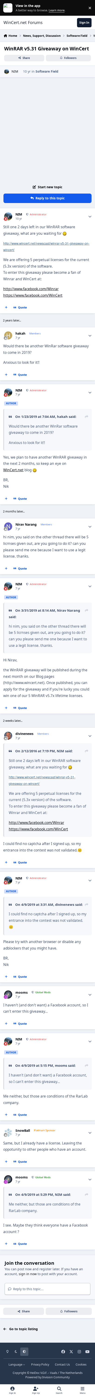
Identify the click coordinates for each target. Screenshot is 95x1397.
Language (16, 1364)
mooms (21, 992)
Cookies (81, 1364)
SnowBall (22, 1131)
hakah (20, 333)
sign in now (28, 1274)
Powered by (47, 1377)
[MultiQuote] (6, 307)
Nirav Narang (26, 524)
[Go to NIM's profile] (6, 71)
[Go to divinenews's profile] (8, 736)
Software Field (47, 71)
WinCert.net (13, 470)
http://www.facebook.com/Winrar (31, 289)
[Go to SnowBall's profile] (8, 1133)
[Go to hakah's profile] (8, 335)
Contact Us (62, 1364)
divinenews (24, 734)
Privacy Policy (40, 1364)
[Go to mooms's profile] (8, 994)
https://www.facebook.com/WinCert (32, 295)
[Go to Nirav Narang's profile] (8, 526)
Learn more (9, 8)
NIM (15, 71)
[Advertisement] (47, 130)
